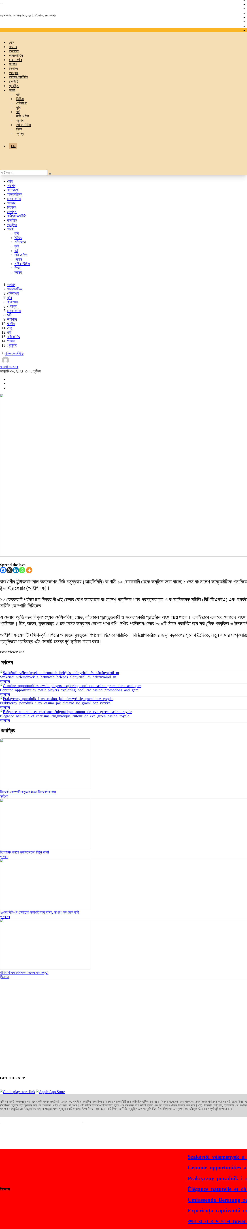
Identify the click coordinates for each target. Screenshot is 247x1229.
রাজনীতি (13, 81)
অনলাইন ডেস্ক (9, 367)
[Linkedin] (16, 570)
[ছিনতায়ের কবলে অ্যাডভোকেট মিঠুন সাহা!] (45, 848)
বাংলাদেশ (14, 51)
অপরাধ (13, 64)
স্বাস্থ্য (20, 133)
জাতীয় (11, 324)
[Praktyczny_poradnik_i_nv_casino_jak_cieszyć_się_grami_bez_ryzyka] (56, 699)
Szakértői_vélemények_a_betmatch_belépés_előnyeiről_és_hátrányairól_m (58, 677)
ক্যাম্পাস (12, 302)
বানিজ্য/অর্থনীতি (18, 77)
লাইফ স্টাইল (23, 125)
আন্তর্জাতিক (16, 55)
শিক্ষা (19, 129)
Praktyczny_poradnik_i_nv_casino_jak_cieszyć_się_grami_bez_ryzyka (55, 703)
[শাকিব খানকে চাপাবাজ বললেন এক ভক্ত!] (45, 968)
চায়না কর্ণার (15, 60)
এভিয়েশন (21, 103)
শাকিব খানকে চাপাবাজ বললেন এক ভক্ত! (24, 972)
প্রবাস (20, 120)
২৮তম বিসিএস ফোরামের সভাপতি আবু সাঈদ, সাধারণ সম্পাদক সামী (39, 912)
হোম (11, 42)
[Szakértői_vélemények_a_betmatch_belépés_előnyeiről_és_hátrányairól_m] (59, 672)
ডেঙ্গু (9, 328)
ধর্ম (18, 112)
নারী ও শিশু (22, 116)
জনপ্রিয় (12, 319)
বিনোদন (13, 68)
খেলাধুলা (13, 73)
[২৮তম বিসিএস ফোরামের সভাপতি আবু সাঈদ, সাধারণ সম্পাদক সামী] (45, 908)
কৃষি (18, 107)
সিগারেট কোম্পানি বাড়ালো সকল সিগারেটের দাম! (28, 792)
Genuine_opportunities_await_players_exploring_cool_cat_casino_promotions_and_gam (69, 690)
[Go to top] (1, 3)
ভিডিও (20, 99)
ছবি (18, 94)
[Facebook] (3, 570)
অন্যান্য (5, 681)
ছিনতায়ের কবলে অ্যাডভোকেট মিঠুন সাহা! (24, 852)
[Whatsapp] (22, 570)
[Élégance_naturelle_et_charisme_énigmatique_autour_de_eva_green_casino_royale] (66, 712)
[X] (9, 570)
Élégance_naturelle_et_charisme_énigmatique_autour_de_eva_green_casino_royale (64, 716)
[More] (29, 570)
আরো (12, 90)
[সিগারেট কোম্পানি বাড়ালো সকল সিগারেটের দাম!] (45, 788)
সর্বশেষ (13, 47)
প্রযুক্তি (14, 86)
